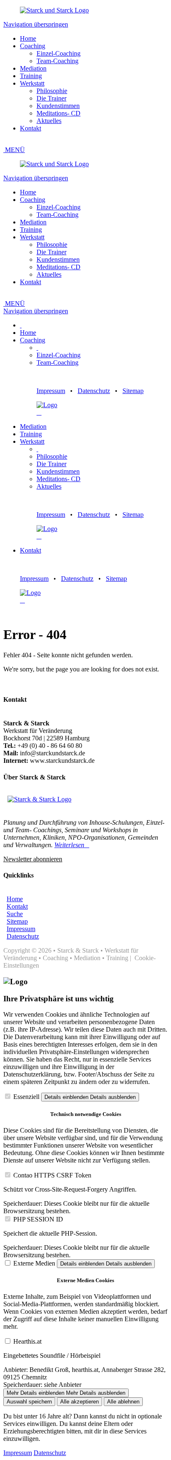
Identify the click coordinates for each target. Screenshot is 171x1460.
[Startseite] (47, 404)
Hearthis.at (27, 1341)
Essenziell (26, 1096)
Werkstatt (32, 83)
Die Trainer (51, 98)
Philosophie (52, 90)
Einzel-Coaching (59, 53)
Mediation (33, 68)
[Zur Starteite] (54, 10)
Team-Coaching (57, 60)
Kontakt (30, 128)
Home (28, 38)
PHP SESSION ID (38, 1219)
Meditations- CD (59, 113)
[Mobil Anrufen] (39, 412)
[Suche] (41, 412)
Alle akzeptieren (79, 1402)
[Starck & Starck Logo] (39, 799)
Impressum (51, 390)
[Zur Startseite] (54, 163)
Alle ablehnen (123, 1402)
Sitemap (133, 390)
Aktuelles (49, 120)
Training (31, 75)
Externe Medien (34, 1263)
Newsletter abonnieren (32, 859)
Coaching (32, 45)
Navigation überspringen (35, 24)
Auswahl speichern (29, 1402)
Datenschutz (94, 390)
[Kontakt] (37, 412)
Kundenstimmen (58, 105)
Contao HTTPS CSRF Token (52, 1175)
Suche (15, 913)
